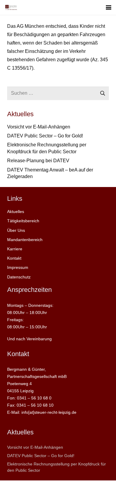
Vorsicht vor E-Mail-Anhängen (38, 126)
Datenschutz (19, 277)
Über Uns (16, 230)
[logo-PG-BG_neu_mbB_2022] (11, 7)
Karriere (14, 248)
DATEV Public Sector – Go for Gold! (45, 135)
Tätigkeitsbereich (23, 220)
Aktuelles (15, 211)
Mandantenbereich (25, 239)
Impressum (17, 267)
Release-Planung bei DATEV (38, 160)
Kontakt (14, 258)
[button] (108, 7)
